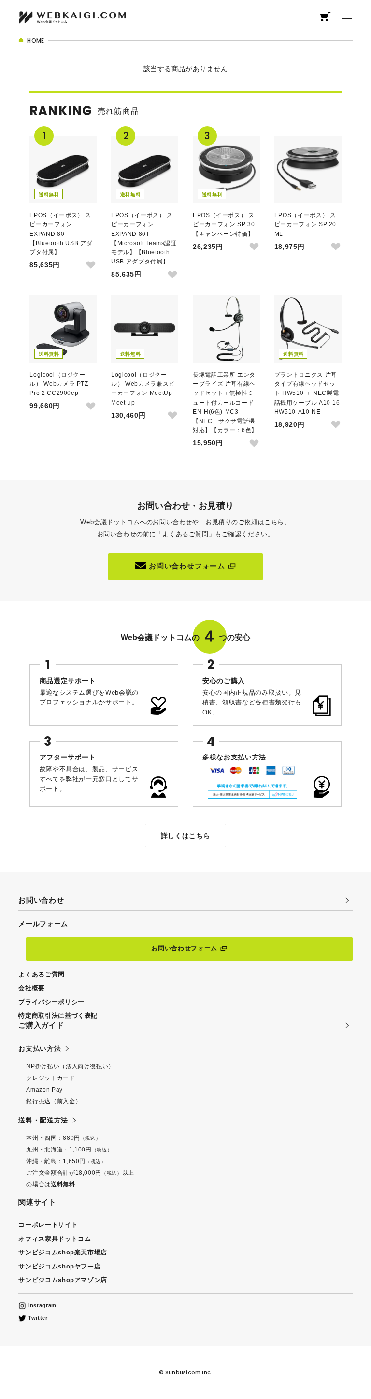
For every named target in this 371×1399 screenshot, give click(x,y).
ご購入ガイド (41, 1025)
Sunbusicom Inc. (188, 1372)
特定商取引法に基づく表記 (58, 1015)
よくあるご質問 (185, 534)
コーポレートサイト (48, 1224)
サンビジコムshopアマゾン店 (62, 1279)
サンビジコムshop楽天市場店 (62, 1252)
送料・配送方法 (43, 1120)
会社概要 (31, 987)
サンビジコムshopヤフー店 (59, 1266)
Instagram (41, 1305)
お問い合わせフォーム (187, 566)
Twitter (36, 1318)
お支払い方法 (39, 1048)
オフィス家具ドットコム (54, 1238)
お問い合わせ (41, 900)
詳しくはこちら (185, 836)
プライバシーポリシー (51, 1002)
